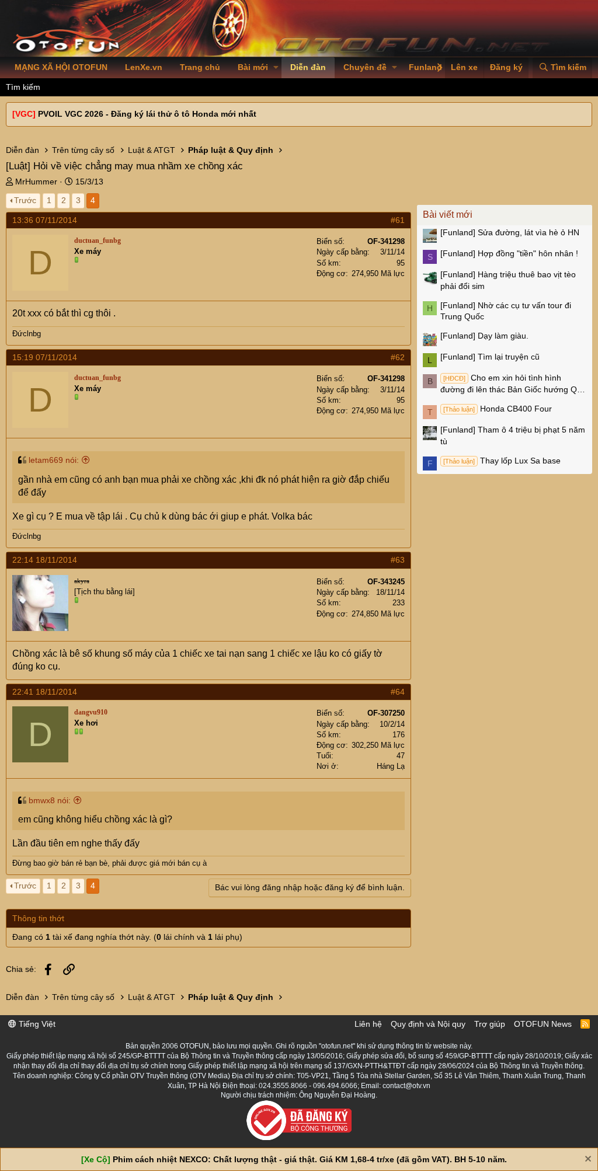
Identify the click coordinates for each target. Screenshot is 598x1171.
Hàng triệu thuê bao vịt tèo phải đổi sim (508, 280)
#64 (398, 691)
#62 (398, 357)
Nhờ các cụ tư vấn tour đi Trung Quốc (505, 311)
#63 (398, 559)
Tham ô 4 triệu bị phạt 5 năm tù (512, 435)
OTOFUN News (543, 1024)
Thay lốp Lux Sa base (502, 460)
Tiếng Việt (35, 1024)
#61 (398, 220)
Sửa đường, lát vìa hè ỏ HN (509, 232)
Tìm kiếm (23, 87)
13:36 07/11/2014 (44, 220)
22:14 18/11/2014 (44, 559)
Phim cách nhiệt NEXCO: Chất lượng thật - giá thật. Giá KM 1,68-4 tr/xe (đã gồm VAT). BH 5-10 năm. (310, 1159)
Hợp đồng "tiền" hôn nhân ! (509, 253)
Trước (25, 200)
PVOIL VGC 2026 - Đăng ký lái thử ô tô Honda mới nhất (147, 114)
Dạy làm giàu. (484, 335)
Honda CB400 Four (497, 408)
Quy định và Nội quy (428, 1024)
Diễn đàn (308, 67)
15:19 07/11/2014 (44, 357)
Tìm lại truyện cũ (490, 356)
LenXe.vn (143, 67)
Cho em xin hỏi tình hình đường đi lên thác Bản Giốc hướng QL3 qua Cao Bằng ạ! (513, 384)
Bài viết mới (447, 214)
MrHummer (36, 181)
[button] (275, 67)
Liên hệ (368, 1024)
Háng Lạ (391, 766)
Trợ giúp (489, 1024)
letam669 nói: (54, 460)
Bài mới (253, 67)
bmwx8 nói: (50, 800)
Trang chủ (200, 67)
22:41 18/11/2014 (44, 691)
